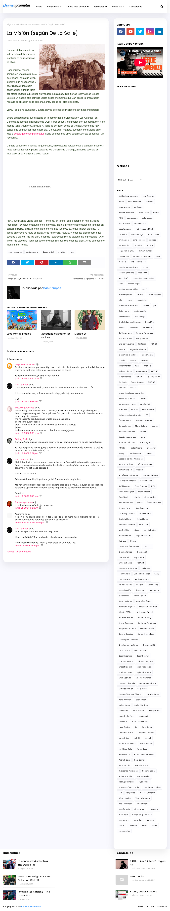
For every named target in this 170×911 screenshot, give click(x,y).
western (139, 470)
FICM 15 (134, 409)
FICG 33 (154, 344)
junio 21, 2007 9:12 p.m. (27, 507)
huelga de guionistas (142, 814)
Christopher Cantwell (128, 639)
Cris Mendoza (140, 223)
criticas (149, 201)
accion (150, 245)
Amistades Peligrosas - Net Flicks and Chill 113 (35, 878)
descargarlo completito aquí (29, 133)
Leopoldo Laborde (146, 732)
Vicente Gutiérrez (147, 793)
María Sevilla (146, 743)
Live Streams (148, 196)
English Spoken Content (130, 322)
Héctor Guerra (136, 448)
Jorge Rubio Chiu (126, 251)
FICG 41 (133, 387)
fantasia (142, 344)
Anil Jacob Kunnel (145, 612)
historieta (123, 814)
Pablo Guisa (124, 754)
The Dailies (124, 256)
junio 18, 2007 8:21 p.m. (27, 453)
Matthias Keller (125, 749)
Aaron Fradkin (140, 596)
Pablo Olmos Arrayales (144, 754)
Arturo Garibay (144, 617)
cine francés (124, 809)
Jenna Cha (123, 710)
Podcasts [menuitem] (117, 6)
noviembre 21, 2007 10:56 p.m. (30, 522)
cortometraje (32, 252)
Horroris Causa (152, 694)
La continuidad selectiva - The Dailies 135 (34, 863)
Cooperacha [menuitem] (135, 6)
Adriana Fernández (144, 333)
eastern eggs (140, 311)
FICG (121, 218)
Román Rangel (145, 251)
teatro (121, 825)
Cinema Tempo (125, 552)
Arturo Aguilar (146, 442)
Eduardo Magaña (145, 661)
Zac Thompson (125, 804)
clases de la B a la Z (127, 398)
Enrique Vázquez (126, 492)
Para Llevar (144, 212)
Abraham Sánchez (127, 442)
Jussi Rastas (124, 727)
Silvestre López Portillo (129, 787)
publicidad (145, 404)
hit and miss (153, 234)
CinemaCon (141, 371)
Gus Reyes (142, 689)
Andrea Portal (125, 508)
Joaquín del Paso (126, 716)
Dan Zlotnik (124, 557)
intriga (140, 294)
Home (140, 906)
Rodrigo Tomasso (126, 782)
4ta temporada (125, 294)
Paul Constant (125, 585)
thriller (146, 305)
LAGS (156, 574)
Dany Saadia (142, 338)
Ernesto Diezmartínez (128, 305)
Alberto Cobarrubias (148, 606)
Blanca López (125, 426)
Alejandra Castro (143, 535)
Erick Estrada (125, 678)
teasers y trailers (126, 273)
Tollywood (130, 793)
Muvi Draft (123, 278)
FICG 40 (154, 371)
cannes (143, 431)
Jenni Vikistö (138, 710)
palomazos (147, 218)
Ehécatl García (125, 667)
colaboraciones (126, 502)
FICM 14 (122, 349)
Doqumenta (147, 355)
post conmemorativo (128, 289)
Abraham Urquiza (127, 606)
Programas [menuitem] (53, 6)
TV (147, 415)
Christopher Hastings (128, 645)
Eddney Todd (21, 439)
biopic (137, 497)
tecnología (142, 300)
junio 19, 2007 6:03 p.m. (27, 496)
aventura (134, 327)
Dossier (122, 360)
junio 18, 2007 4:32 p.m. (27, 433)
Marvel (148, 738)
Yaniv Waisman (142, 798)
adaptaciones (125, 229)
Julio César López (140, 721)
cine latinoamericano (128, 267)
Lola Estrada (124, 579)
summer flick (125, 245)
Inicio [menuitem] (39, 6)
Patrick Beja (124, 760)
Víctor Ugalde (125, 798)
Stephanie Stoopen (25, 364)
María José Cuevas (127, 743)
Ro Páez (139, 585)
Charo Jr (147, 546)
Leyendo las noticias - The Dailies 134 (34, 893)
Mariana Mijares (150, 475)
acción (155, 426)
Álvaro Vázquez (154, 502)
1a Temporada (125, 377)
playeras (150, 820)
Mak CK (136, 738)
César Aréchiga (125, 656)
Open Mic (149, 322)
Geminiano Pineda (147, 683)
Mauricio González (127, 481)
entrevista (147, 327)
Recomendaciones (127, 431)
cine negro (153, 809)
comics (152, 240)
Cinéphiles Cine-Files (128, 355)
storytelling (124, 596)
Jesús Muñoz (155, 710)
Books (133, 541)
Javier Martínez (141, 705)
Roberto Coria (148, 771)
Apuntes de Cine (126, 617)
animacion (124, 240)
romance (123, 409)
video (72, 252)
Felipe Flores (142, 519)
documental (48, 252)
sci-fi (144, 289)
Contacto (162, 906)
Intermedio (137, 876)
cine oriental (148, 409)
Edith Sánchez (125, 338)
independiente (125, 371)
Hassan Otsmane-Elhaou (130, 694)
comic (143, 398)
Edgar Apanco (137, 382)
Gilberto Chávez (126, 689)
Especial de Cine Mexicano (131, 459)
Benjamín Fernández (147, 623)
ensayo (122, 453)
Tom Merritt (124, 497)
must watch (124, 207)
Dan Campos (13, 40)
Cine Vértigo (139, 316)
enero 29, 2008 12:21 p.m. (28, 545)
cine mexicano (30, 24)
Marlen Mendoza (142, 579)
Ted (120, 793)
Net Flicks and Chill (144, 229)
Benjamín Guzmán (127, 628)
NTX (120, 300)
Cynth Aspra (124, 650)
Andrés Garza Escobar (128, 475)
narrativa (138, 820)
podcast (138, 207)
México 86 (81, 333)
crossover (151, 448)
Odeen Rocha (146, 481)
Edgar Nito (139, 557)
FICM (158, 256)
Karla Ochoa (146, 727)
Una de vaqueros (126, 344)
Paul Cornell (139, 760)
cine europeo (139, 240)
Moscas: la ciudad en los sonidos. (56, 335)
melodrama (124, 820)
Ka (136, 727)
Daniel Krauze (145, 513)
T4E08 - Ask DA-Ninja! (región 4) (148, 863)
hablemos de (135, 453)
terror (143, 825)
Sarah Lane (153, 585)
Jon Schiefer (144, 716)
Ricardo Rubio (125, 535)
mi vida (61, 252)
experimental (125, 366)
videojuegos (124, 831)
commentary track (127, 404)
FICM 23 (140, 563)
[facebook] (121, 31)
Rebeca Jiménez (126, 464)
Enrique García (125, 563)
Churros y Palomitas (31, 906)
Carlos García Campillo (129, 546)
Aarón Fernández (143, 601)
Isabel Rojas (124, 705)
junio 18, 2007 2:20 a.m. (27, 378)
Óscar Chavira (125, 420)
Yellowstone (124, 316)
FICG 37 (122, 448)
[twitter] (140, 31)
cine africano (143, 804)
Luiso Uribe (124, 738)
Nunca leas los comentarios (131, 393)
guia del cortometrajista (130, 415)
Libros (136, 530)
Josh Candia (124, 574)
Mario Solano (141, 426)
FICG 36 (139, 377)
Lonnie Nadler (150, 530)
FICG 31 (133, 360)
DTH (153, 486)
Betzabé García (147, 628)
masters (122, 262)
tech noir (133, 825)
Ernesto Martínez (143, 678)
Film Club (143, 524)
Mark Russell (144, 492)
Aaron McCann (125, 601)
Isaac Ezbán (140, 700)
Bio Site (150, 906)
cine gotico (139, 809)
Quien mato (124, 311)
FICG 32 (122, 327)
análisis (147, 366)
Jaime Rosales (154, 294)
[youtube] (130, 31)
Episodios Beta (144, 672)
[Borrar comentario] (41, 378)
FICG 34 (144, 360)
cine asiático (150, 497)
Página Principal (14, 24)
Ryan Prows (144, 782)
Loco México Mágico (19, 333)
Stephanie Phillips (152, 787)
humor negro (134, 283)
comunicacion (125, 470)
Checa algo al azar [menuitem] (76, 6)
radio (142, 437)
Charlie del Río (141, 508)
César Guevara (143, 656)
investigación (125, 590)
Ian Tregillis (124, 530)
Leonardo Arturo (126, 732)
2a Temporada (153, 377)
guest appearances (127, 437)
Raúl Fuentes (124, 486)
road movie (154, 590)
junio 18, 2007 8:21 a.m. (27, 401)
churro (146, 267)
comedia (123, 234)
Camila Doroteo (126, 634)
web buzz (142, 273)
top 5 (121, 283)
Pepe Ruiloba (124, 765)
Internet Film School (142, 256)
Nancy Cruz (142, 749)
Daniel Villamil (125, 519)
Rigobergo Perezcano (128, 771)
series (139, 502)
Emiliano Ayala (125, 672)
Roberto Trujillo (125, 776)
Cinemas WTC (149, 645)
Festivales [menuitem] (99, 6)
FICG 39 (122, 387)
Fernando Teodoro (127, 524)
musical (149, 453)
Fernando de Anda (127, 683)
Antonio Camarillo (144, 420)
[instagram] (150, 31)
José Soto (123, 721)
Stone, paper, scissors (143, 891)
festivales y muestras (128, 196)
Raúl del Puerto (142, 765)
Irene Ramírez (125, 700)
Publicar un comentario (19, 551)
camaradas (132, 218)
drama (156, 212)
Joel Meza (145, 568)
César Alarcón (140, 650)
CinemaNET (142, 552)
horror (129, 300)
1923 (137, 366)
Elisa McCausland (144, 667)
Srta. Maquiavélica (24, 407)
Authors (122, 541)
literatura (140, 590)
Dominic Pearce (126, 661)
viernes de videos (126, 212)
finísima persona (24, 502)
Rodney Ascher (143, 776)
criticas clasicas (138, 262)
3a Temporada (125, 333)
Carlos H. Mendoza (145, 634)
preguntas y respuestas (143, 278)
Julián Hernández (142, 574)
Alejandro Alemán (138, 349)
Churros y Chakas (126, 513)
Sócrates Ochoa (145, 464)
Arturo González (126, 623)
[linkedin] (159, 31)
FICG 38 (151, 382)
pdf (154, 305)
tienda (154, 825)
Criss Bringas (141, 486)
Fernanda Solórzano (128, 568)
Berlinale (123, 382)
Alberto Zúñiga (125, 612)
